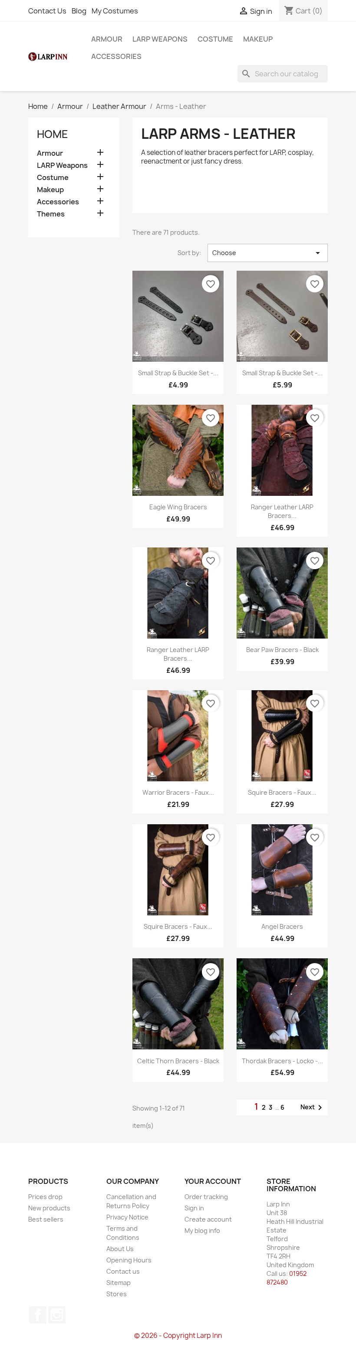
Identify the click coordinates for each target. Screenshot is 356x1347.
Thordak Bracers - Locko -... (282, 1061)
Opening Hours (129, 1260)
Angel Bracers (282, 926)
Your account (213, 1181)
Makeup (258, 39)
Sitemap (118, 1282)
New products (49, 1208)
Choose (267, 253)
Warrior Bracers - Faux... (178, 792)
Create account (208, 1219)
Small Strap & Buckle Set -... (178, 373)
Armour (106, 39)
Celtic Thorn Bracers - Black (178, 1061)
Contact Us (47, 11)
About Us (120, 1249)
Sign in (194, 1208)
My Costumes (115, 11)
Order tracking (206, 1197)
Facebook (37, 1315)
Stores (116, 1294)
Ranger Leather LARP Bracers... (282, 511)
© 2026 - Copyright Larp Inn (178, 1335)
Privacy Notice (127, 1217)
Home (52, 134)
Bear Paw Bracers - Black (282, 650)
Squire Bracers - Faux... (282, 792)
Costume (215, 39)
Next (312, 1107)
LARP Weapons (160, 39)
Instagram (57, 1315)
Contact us (123, 1271)
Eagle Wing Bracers (178, 507)
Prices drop (45, 1197)
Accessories (116, 56)
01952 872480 (287, 1277)
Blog (79, 11)
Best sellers (45, 1219)
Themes (51, 214)
